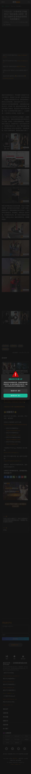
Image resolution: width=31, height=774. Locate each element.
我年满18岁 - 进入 (15, 395)
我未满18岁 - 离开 (15, 391)
